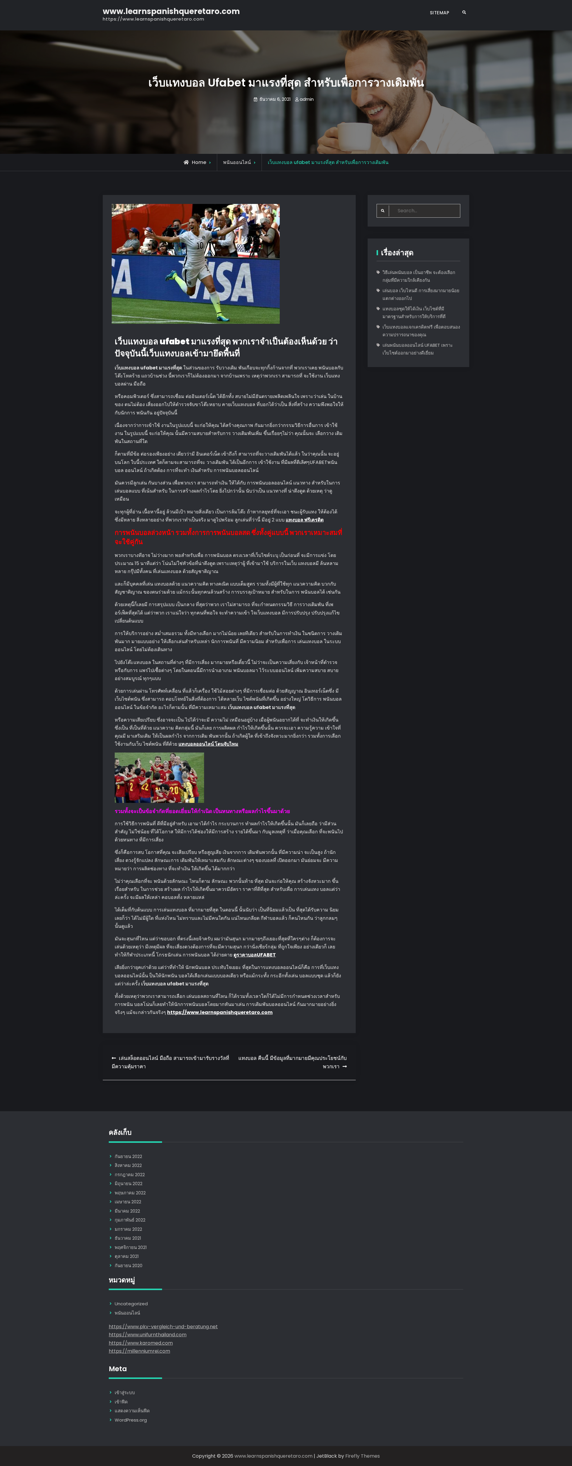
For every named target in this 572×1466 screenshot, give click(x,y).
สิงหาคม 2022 (128, 1165)
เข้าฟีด (121, 1402)
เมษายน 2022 (128, 1202)
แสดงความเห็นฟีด (132, 1411)
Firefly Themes (362, 1456)
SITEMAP (440, 13)
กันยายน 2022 (128, 1156)
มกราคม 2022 (128, 1229)
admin (307, 99)
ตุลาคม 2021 (127, 1256)
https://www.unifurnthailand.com (147, 1334)
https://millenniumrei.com (139, 1351)
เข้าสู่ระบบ (125, 1392)
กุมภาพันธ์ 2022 (130, 1220)
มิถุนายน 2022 (128, 1183)
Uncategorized (131, 1304)
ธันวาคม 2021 (128, 1238)
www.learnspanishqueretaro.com (171, 11)
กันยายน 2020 (128, 1265)
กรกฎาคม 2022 (130, 1174)
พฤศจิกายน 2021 (131, 1247)
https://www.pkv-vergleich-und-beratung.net (163, 1326)
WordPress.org (131, 1420)
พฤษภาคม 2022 (130, 1193)
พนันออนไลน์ (237, 162)
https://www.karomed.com (141, 1343)
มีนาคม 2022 (127, 1211)
